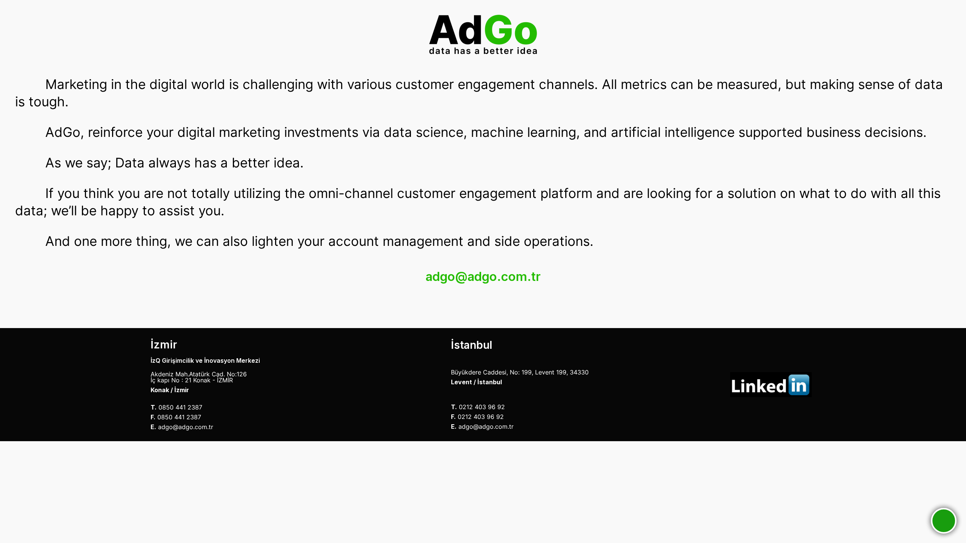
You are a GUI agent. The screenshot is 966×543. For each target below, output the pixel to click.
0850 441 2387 (180, 407)
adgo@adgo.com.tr (483, 276)
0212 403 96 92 (482, 407)
